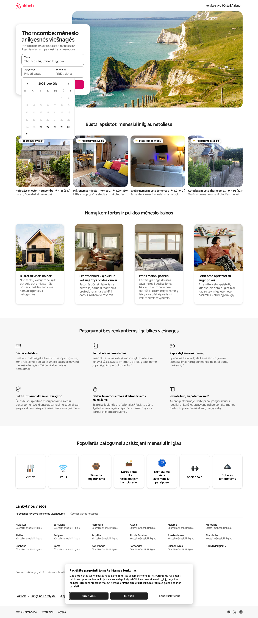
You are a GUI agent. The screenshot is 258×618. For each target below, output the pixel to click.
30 (68, 127)
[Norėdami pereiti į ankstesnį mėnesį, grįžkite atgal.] (28, 84)
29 (61, 127)
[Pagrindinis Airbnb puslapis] (25, 5)
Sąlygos (61, 612)
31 (27, 134)
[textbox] (37, 73)
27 (47, 127)
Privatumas (47, 612)
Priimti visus (88, 596)
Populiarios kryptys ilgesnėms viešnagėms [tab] (40, 513)
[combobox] (52, 61)
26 (41, 127)
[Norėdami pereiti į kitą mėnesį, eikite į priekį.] (68, 84)
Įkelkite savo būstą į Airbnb (222, 5)
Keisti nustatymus (169, 596)
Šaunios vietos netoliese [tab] (84, 513)
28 (55, 127)
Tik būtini (129, 596)
